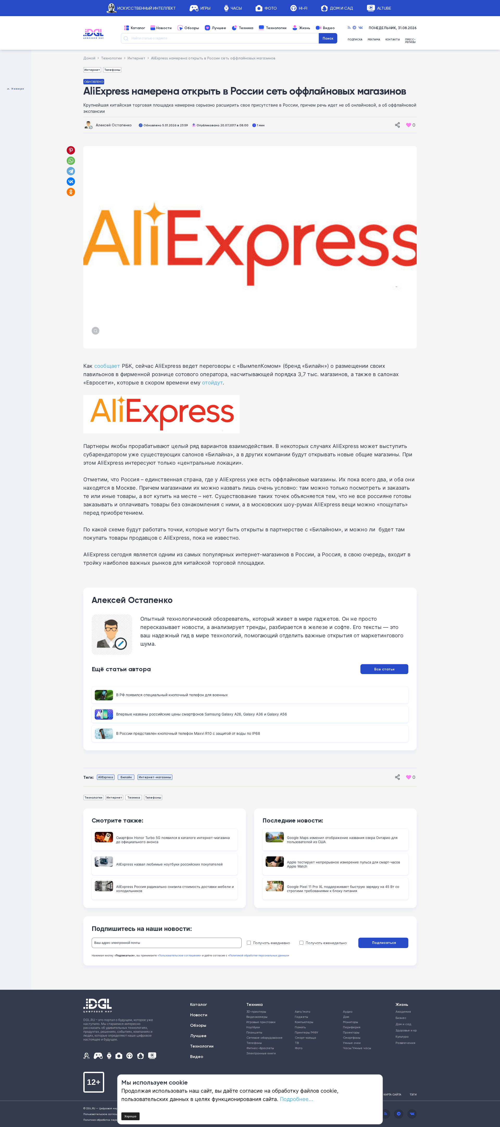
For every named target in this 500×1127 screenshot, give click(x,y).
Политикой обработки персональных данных (258, 955)
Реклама (374, 39)
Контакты (392, 39)
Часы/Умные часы (357, 1048)
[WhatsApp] (71, 161)
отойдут (212, 382)
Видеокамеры (256, 1017)
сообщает (107, 365)
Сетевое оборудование (264, 1037)
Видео (329, 28)
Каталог (138, 28)
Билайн (126, 777)
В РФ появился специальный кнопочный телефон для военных (172, 694)
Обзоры (191, 28)
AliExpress (105, 777)
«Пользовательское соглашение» (179, 955)
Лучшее (219, 28)
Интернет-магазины (155, 777)
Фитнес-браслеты (260, 1048)
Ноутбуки (253, 1027)
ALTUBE (384, 8)
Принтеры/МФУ (306, 1032)
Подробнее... (296, 1099)
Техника (246, 28)
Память (300, 1027)
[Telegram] (354, 28)
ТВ (297, 1043)
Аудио (347, 1011)
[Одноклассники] (71, 192)
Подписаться (384, 942)
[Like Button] (409, 125)
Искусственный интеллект (146, 8)
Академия (403, 1011)
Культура (402, 1036)
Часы (236, 8)
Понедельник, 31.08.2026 (393, 28)
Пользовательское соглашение (104, 1114)
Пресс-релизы (410, 40)
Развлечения (404, 1043)
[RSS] (349, 28)
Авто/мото (302, 1011)
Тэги (413, 1094)
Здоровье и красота (404, 1030)
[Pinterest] (71, 150)
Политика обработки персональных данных (111, 1119)
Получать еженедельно (326, 943)
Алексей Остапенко (114, 125)
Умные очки (352, 1043)
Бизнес (401, 1018)
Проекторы (351, 1032)
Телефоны (112, 70)
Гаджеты (301, 1017)
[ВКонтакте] (71, 181)
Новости (164, 28)
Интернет (92, 70)
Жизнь (304, 28)
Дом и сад (403, 1024)
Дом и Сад (341, 8)
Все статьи (384, 669)
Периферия (351, 1027)
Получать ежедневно (271, 943)
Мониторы (350, 1022)
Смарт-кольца (305, 1037)
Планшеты (254, 1032)
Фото (271, 8)
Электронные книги (261, 1053)
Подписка (355, 39)
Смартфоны (351, 1037)
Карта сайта (392, 1094)
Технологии (276, 28)
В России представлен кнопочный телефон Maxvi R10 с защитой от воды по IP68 (188, 733)
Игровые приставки (261, 1022)
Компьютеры (304, 1022)
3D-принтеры (256, 1011)
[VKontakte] (360, 28)
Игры (205, 8)
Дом (346, 1017)
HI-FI (303, 8)
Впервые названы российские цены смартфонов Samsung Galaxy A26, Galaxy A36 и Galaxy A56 (201, 714)
